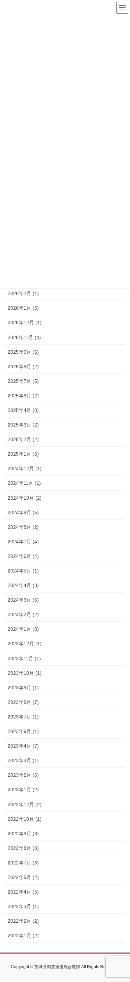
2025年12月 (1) (25, 322)
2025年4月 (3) (23, 410)
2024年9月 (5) (23, 512)
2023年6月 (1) (23, 731)
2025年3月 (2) (23, 425)
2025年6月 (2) (23, 395)
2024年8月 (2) (23, 527)
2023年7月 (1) (23, 717)
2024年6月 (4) (23, 556)
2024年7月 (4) (23, 541)
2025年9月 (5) (23, 352)
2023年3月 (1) (23, 760)
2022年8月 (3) (23, 848)
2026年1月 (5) (23, 308)
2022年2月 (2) (23, 921)
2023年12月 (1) (25, 643)
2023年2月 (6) (23, 775)
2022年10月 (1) (25, 819)
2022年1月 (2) (23, 935)
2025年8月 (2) (23, 366)
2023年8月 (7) (23, 702)
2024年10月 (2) (25, 498)
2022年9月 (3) (23, 833)
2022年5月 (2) (23, 877)
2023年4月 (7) (23, 746)
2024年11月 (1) (24, 483)
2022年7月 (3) (23, 862)
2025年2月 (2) (23, 439)
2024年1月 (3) (23, 629)
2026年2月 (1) (23, 293)
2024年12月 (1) (25, 468)
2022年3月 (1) (23, 906)
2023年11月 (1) (24, 658)
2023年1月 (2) (23, 789)
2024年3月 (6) (23, 600)
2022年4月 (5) (23, 892)
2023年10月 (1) (25, 673)
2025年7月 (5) (23, 381)
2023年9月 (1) (23, 687)
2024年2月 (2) (23, 614)
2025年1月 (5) (23, 454)
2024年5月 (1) (23, 571)
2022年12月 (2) (25, 804)
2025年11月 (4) (24, 337)
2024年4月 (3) (23, 585)
